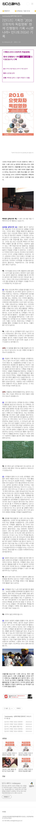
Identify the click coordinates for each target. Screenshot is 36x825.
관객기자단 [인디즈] (20, 716)
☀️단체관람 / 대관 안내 (22, 11)
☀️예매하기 (6, 11)
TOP (32, 811)
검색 (27, 3)
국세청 (4, 812)
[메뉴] (32, 3)
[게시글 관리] (12, 708)
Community (9, 716)
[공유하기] (9, 708)
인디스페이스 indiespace (11, 783)
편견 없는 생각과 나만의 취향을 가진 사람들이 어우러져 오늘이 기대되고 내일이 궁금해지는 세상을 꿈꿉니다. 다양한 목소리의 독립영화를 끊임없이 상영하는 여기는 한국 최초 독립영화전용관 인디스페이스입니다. (14, 789)
